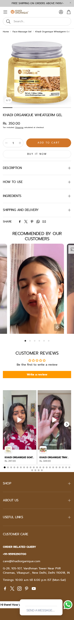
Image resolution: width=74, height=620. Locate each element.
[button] (37, 21)
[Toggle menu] (5, 12)
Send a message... (40, 610)
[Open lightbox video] (19, 427)
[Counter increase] (20, 143)
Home (6, 31)
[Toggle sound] (57, 327)
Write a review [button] (37, 374)
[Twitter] (25, 221)
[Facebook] (19, 221)
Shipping (19, 127)
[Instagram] (19, 588)
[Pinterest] (32, 221)
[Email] (44, 221)
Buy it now (37, 154)
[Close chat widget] (59, 595)
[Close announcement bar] (70, 2)
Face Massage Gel (22, 31)
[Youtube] (34, 588)
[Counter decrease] (6, 143)
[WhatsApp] (38, 221)
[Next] (66, 424)
